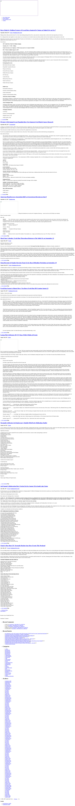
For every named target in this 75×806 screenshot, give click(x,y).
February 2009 (8, 795)
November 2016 (8, 698)
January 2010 (7, 784)
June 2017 (7, 691)
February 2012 (8, 758)
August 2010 (7, 777)
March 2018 (7, 683)
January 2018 (7, 684)
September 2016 (8, 700)
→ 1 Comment (3, 119)
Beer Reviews (7, 653)
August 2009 (7, 789)
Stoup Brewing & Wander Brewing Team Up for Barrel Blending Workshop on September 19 (28, 263)
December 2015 (8, 710)
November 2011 (8, 761)
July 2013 (7, 740)
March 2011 (7, 769)
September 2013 (8, 738)
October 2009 (7, 787)
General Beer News (8, 662)
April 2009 (7, 793)
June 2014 (7, 729)
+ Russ (6, 648)
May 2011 (7, 767)
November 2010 (8, 774)
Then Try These (8, 672)
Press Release (7, 669)
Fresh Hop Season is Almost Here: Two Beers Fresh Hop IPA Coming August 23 (24, 288)
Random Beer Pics (8, 670)
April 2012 (7, 756)
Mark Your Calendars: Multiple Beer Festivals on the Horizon (16, 636)
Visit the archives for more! (10, 643)
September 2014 (8, 725)
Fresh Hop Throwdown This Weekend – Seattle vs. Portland (16, 634)
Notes (6, 665)
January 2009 (7, 797)
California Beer (8, 655)
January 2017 (7, 696)
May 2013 (7, 742)
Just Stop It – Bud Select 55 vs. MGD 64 (17, 624)
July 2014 (7, 728)
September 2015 (8, 713)
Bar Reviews (7, 649)
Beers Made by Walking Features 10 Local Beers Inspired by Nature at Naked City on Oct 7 (28, 30)
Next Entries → (3, 611)
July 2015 (7, 715)
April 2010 (7, 781)
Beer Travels (7, 654)
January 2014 (7, 734)
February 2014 (8, 733)
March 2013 (7, 744)
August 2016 (7, 701)
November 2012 (8, 748)
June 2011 (7, 766)
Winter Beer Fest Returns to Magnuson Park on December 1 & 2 (17, 639)
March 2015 (7, 719)
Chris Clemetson (8, 656)
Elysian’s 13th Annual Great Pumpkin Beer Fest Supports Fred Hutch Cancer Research (26, 122)
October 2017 (7, 687)
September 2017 (8, 688)
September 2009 (8, 788)
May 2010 (7, 780)
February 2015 (8, 720)
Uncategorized (12, 124)
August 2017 (7, 689)
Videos (6, 675)
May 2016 (7, 705)
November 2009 (8, 786)
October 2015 (7, 712)
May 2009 (7, 792)
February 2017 (8, 695)
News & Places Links (7, 19)
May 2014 (7, 730)
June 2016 (7, 704)
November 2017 (8, 686)
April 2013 (7, 743)
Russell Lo (7, 671)
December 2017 (8, 685)
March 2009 (7, 794)
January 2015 (7, 721)
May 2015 (7, 717)
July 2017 (7, 690)
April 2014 (7, 731)
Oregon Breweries (8, 667)
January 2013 (7, 746)
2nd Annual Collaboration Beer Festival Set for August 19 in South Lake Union (24, 486)
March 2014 (7, 732)
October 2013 (7, 737)
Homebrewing (12, 199)
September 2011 (8, 763)
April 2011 (7, 768)
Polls (6, 668)
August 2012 (7, 752)
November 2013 (8, 736)
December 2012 (8, 747)
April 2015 (7, 718)
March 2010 (7, 782)
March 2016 (7, 707)
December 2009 (8, 785)
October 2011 (7, 762)
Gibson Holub (7, 663)
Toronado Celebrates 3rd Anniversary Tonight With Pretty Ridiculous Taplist (23, 423)
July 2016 (7, 702)
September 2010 (8, 776)
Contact (4, 20)
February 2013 (8, 745)
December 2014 (8, 722)
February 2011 (8, 770)
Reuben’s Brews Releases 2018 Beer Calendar (13, 637)
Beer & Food (7, 651)
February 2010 (8, 783)
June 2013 (7, 741)
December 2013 (8, 735)
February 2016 (8, 708)
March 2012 (7, 757)
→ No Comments (3, 235)
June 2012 (7, 754)
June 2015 (7, 716)
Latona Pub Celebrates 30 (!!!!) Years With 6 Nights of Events (18, 335)
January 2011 (7, 771)
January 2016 (7, 709)
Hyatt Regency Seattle (7, 803)
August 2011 (7, 764)
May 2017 (7, 692)
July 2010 (7, 778)
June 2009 (7, 791)
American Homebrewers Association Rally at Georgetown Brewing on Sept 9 (23, 197)
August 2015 (7, 714)
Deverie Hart (7, 660)
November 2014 (8, 723)
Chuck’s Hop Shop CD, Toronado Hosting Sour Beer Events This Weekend (22, 545)
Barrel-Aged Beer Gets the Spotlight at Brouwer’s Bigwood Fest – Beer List (19, 638)
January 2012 (7, 759)
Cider (6, 658)
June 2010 (7, 779)
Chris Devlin (7, 657)
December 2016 (8, 697)
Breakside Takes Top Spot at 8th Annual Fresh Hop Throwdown (17, 641)
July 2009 (7, 790)
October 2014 (7, 724)
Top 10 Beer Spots (6, 17)
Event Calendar (6, 18)
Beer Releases (7, 652)
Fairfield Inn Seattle (6, 804)
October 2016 (7, 699)
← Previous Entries (4, 610)
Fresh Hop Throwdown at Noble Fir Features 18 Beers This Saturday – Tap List (20, 642)
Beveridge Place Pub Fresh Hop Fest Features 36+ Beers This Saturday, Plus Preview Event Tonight (23, 640)
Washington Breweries (17, 32)
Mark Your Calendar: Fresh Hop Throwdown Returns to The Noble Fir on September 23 (27, 238)
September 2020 (8, 681)
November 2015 (8, 711)
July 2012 (7, 753)
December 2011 (8, 760)
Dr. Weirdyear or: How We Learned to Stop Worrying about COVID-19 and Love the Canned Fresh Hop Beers (26, 633)
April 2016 (7, 706)
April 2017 (7, 693)
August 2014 (7, 727)
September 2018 (8, 682)
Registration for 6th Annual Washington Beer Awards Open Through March (19, 635)
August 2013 (7, 739)
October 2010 (7, 775)
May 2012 (7, 755)
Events (11, 32)
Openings (7, 666)
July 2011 (7, 765)
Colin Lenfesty (8, 659)
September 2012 (8, 751)
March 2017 (7, 694)
